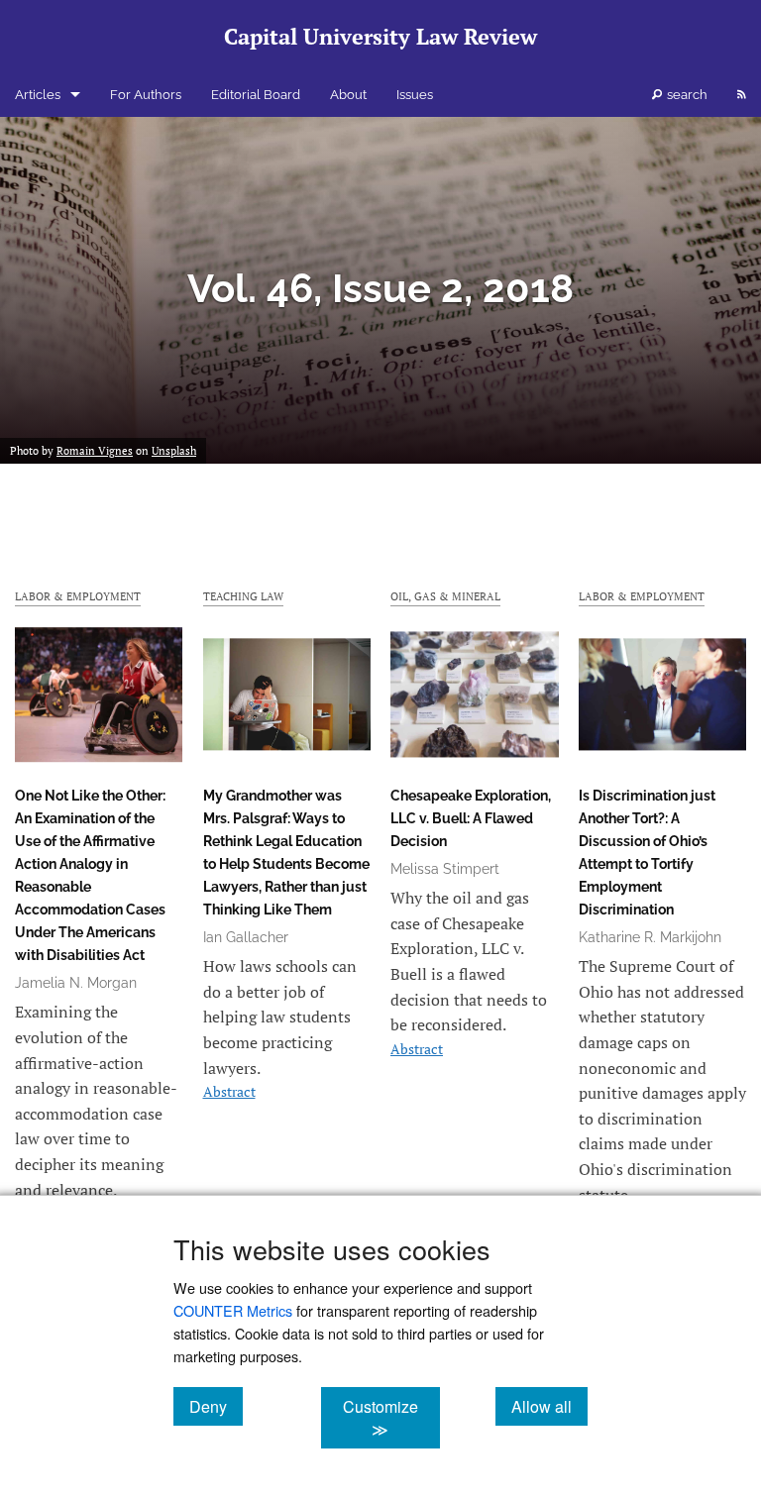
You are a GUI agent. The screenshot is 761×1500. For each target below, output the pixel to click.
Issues (414, 94)
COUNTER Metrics (232, 1310)
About (348, 94)
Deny (216, 1406)
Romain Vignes (94, 451)
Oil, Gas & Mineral (445, 596)
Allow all (549, 1406)
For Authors (145, 94)
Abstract (229, 1091)
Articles (37, 94)
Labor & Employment (78, 596)
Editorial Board (255, 94)
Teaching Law (243, 596)
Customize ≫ (391, 1418)
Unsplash (174, 451)
